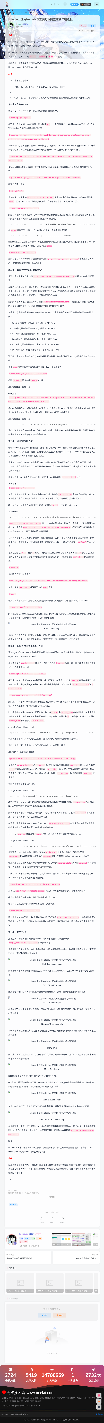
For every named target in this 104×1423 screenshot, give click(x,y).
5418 (28, 1238)
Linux (26, 12)
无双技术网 (45, 1420)
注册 (61, 1315)
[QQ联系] (98, 1407)
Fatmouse (18, 24)
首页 (9, 12)
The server (17, 12)
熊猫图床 (18, 1414)
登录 (46, 1315)
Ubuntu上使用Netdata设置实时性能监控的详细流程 (40, 19)
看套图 (25, 1414)
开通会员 (87, 4)
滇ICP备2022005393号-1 (72, 1420)
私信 (92, 25)
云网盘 (12, 1414)
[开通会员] (98, 1401)
